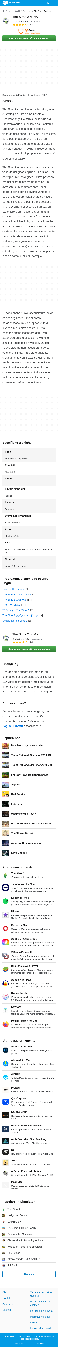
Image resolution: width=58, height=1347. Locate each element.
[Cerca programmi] (48, 3)
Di (20, 21)
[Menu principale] (55, 3)
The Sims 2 (25, 16)
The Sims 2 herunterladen (16, 594)
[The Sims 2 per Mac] (6, 20)
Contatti (6, 1298)
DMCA (34, 1322)
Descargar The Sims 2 (14, 620)
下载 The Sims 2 (11, 605)
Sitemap (7, 1310)
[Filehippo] (11, 3)
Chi (4, 1292)
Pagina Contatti (12, 726)
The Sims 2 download (14, 599)
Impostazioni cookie (41, 1328)
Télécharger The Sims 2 (15, 610)
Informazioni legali (40, 1316)
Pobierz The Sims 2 (13, 589)
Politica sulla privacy (41, 1310)
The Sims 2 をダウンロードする (20, 615)
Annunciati (8, 1304)
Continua (29, 1274)
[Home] (3, 11)
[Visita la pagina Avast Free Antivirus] (29, 31)
